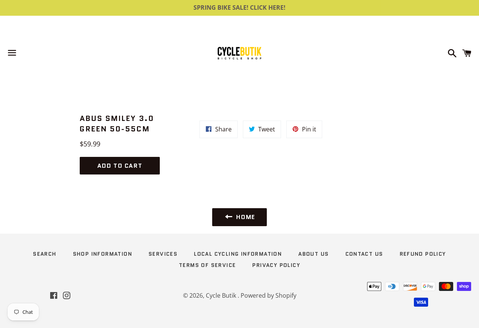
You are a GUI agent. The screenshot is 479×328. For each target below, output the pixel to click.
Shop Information (102, 254)
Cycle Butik (222, 295)
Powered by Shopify (268, 295)
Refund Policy (423, 254)
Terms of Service (207, 265)
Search (44, 254)
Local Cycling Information (238, 254)
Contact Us (364, 254)
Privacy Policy (276, 265)
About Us (313, 254)
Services (163, 254)
